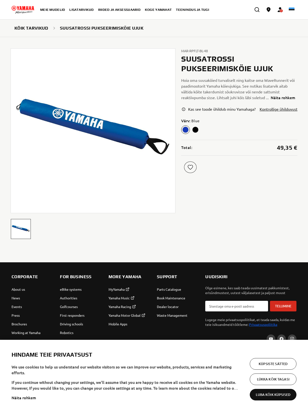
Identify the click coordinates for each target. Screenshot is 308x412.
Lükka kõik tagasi (273, 379)
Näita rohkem (24, 397)
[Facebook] (281, 339)
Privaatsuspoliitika (263, 324)
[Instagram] (292, 339)
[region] (154, 376)
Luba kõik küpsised (273, 394)
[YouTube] (271, 339)
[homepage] (23, 9)
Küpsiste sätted (273, 363)
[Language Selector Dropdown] (291, 9)
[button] (21, 229)
